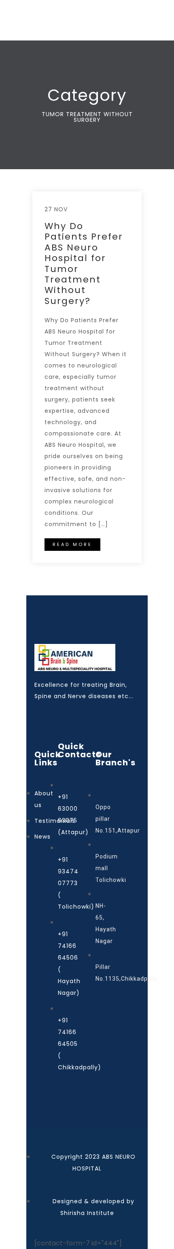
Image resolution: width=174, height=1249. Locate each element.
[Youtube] (71, 714)
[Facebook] (38, 714)
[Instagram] (55, 714)
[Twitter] (87, 714)
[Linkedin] (103, 714)
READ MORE (72, 544)
